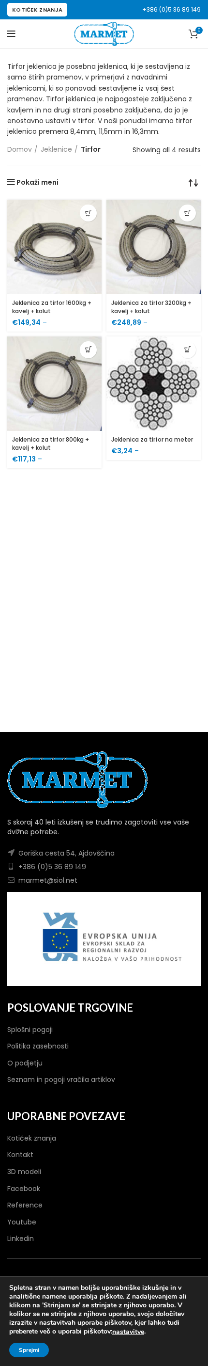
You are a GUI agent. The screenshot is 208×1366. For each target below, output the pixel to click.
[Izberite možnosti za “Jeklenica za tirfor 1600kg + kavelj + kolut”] (88, 213)
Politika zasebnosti (38, 1046)
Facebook (23, 1188)
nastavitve (128, 1332)
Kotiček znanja (31, 1138)
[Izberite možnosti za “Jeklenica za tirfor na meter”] (187, 349)
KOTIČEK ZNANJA (37, 10)
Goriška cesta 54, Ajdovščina (66, 853)
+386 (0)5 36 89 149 (171, 9)
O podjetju (25, 1063)
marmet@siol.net (47, 880)
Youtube (21, 1222)
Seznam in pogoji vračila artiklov (61, 1079)
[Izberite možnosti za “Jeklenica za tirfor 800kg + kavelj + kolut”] (88, 349)
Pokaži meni (37, 182)
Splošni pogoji (30, 1029)
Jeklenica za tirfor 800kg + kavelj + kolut (50, 443)
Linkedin (20, 1238)
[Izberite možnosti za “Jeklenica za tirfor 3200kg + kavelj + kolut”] (187, 213)
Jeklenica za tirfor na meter (152, 439)
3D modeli (24, 1171)
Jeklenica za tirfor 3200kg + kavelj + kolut (151, 307)
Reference (25, 1205)
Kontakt (20, 1155)
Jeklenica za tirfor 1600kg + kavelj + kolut (51, 307)
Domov (19, 149)
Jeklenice (56, 149)
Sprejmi (29, 1350)
